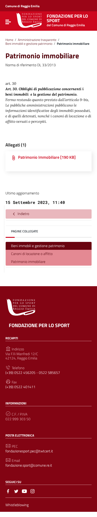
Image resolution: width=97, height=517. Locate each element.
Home (9, 39)
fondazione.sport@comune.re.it (28, 465)
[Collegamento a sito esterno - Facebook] (8, 490)
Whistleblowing (17, 505)
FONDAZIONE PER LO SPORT (39, 325)
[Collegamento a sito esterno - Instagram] (32, 490)
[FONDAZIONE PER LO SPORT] (29, 20)
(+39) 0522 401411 (20, 387)
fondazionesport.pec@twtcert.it (29, 451)
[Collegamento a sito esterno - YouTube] (24, 490)
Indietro (23, 213)
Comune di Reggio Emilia (22, 6)
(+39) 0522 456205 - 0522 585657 (32, 373)
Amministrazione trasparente (37, 39)
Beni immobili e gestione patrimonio (28, 43)
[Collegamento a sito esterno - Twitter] (16, 490)
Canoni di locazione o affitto (32, 253)
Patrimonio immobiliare (28, 261)
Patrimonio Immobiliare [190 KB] (47, 157)
